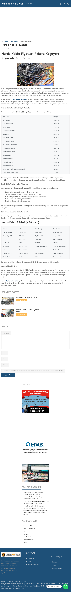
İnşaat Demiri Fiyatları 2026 (26, 297)
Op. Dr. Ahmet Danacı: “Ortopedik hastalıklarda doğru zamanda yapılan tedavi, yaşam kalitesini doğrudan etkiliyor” (35, 512)
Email (4, 359)
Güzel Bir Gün (56, 584)
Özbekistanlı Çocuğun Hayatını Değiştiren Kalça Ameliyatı (33, 493)
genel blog (5, 586)
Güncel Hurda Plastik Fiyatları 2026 (27, 311)
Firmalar (26, 534)
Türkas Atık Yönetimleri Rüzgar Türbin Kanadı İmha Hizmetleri (35, 498)
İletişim (30, 561)
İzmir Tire (33, 586)
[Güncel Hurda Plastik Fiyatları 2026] (7, 313)
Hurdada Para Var (12, 4)
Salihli (20, 586)
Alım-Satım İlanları (29, 529)
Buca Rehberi (41, 586)
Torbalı (37, 584)
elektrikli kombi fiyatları (55, 586)
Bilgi (24, 531)
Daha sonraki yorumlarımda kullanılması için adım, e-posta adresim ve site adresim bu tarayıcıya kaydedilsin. (33, 371)
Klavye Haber (5, 584)
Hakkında (31, 558)
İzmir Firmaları (45, 584)
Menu (28, 4)
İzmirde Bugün (16, 584)
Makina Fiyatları (28, 540)
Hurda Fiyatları (14, 41)
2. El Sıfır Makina (28, 526)
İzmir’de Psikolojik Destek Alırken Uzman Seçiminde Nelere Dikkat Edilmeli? (36, 502)
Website (5, 365)
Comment (6, 333)
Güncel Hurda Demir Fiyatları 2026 (34, 506)
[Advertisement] (35, 22)
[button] (65, 586)
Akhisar (25, 586)
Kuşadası (25, 584)
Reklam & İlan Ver (33, 565)
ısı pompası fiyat (18, 588)
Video (25, 542)
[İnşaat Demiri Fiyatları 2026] (7, 300)
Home (6, 41)
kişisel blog (13, 586)
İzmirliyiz (65, 584)
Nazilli (31, 584)
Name (4, 353)
